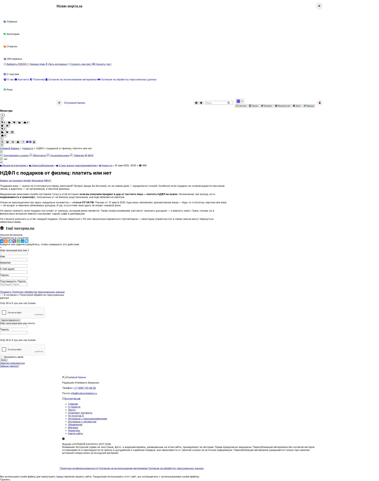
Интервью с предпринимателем (87, 418)
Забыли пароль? (9, 366)
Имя (2, 256)
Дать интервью (58, 64)
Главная (73, 403)
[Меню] (59, 103)
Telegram (79, 155)
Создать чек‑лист (81, 64)
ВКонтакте (39, 155)
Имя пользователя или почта (17, 323)
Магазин (73, 427)
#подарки (37, 180)
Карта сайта (75, 433)
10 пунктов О (76, 415)
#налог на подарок (11, 180)
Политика (39, 79)
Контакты (23, 79)
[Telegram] (10, 241)
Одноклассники (60, 155)
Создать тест (103, 64)
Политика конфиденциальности (79, 468)
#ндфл (27, 180)
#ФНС (47, 180)
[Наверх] (63, 377)
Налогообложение (42, 165)
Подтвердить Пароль (13, 281)
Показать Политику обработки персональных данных (32, 291)
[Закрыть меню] (319, 5)
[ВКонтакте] (2, 241)
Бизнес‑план (37, 64)
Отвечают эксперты (80, 412)
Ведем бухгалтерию (14, 165)
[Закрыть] (2, 115)
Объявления (75, 424)
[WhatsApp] (18, 241)
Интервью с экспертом (82, 421)
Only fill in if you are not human (18, 303)
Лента (71, 409)
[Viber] (14, 241)
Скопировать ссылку (16, 155)
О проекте (74, 406)
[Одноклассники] (6, 241)
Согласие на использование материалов (72, 79)
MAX (89, 155)
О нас (11, 79)
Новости (107, 165)
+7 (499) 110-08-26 (85, 387)
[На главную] (74, 102)
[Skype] (26, 241)
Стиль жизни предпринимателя (77, 165)
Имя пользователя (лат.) (14, 250)
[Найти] (228, 102)
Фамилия (5, 262)
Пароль (4, 275)
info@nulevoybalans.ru (84, 393)
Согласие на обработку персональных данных (128, 79)
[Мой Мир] (22, 241)
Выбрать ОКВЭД (16, 64)
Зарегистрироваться (12, 363)
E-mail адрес (7, 268)
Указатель (74, 430)
